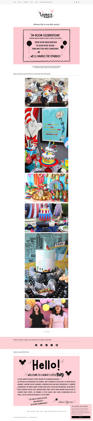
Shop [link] (31, 2)
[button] (20, 2)
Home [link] (14, 2)
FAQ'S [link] (36, 2)
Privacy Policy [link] (62, 411)
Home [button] (28, 411)
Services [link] (26, 2)
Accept (81, 417)
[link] (76, 2)
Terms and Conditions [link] (46, 2)
